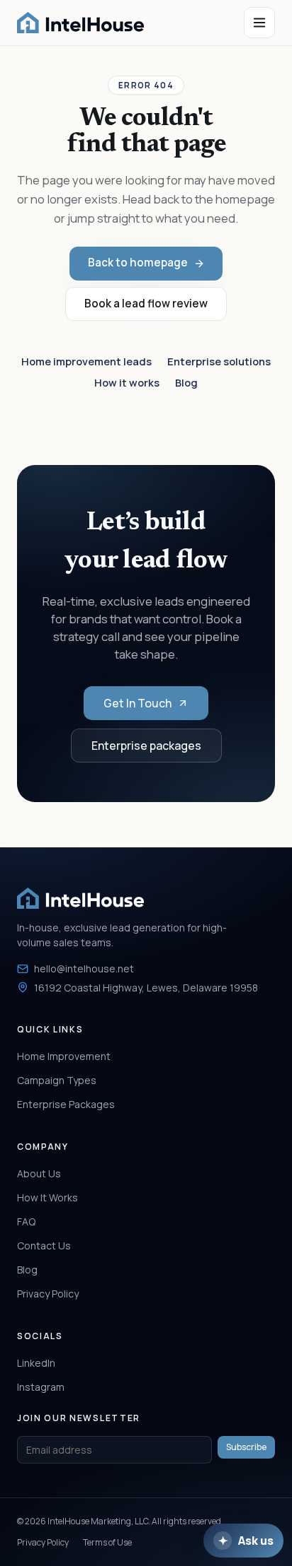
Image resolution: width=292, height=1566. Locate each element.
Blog (186, 382)
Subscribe (246, 1447)
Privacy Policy (48, 1293)
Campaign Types (56, 1080)
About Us (39, 1173)
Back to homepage (138, 262)
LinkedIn (36, 1363)
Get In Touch (137, 703)
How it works (126, 382)
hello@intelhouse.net (84, 968)
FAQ (26, 1221)
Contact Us (44, 1245)
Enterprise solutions (219, 361)
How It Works (47, 1197)
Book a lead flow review (146, 303)
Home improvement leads (86, 361)
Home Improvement (64, 1056)
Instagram (40, 1387)
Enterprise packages (146, 745)
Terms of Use (107, 1542)
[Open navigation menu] (259, 22)
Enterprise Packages (66, 1104)
